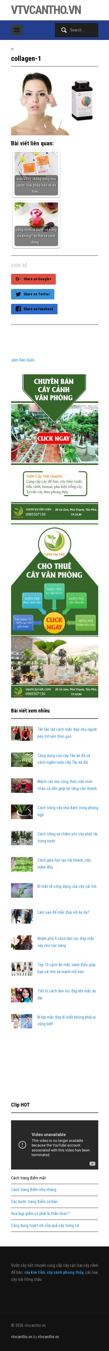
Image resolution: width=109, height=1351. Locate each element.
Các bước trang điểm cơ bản (34, 1201)
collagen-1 (26, 58)
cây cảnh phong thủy (65, 1272)
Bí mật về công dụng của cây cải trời (67, 886)
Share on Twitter (37, 294)
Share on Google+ (37, 279)
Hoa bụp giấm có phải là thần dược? (40, 1213)
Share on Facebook (38, 309)
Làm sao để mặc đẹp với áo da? (63, 912)
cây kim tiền (34, 1272)
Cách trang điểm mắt (28, 1178)
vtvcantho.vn (46, 10)
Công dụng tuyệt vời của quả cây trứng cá (45, 1225)
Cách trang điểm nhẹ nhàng (33, 1189)
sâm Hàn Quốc (23, 360)
